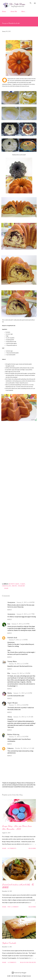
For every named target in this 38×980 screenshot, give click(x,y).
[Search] (31, 3)
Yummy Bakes (12, 661)
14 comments (12, 962)
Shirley (9, 693)
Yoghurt (21, 586)
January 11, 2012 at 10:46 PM (18, 705)
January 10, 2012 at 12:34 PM (18, 663)
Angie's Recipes (12, 703)
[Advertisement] (19, 502)
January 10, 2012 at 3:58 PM (21, 673)
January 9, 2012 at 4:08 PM (25, 602)
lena (8, 624)
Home (4, 11)
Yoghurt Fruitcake (9, 943)
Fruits (14, 586)
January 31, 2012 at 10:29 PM (18, 736)
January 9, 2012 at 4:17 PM (25, 614)
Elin (8, 673)
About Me (13, 11)
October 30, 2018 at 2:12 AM (24, 748)
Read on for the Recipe (28, 962)
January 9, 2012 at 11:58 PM (18, 640)
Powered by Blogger (20, 972)
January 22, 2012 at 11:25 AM (23, 717)
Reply (9, 610)
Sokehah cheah (12, 637)
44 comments (12, 848)
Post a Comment (13, 907)
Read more (32, 848)
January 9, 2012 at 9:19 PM (20, 624)
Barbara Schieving (13, 734)
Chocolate (6, 586)
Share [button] (6, 588)
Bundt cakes (14, 584)
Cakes (22, 584)
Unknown (10, 748)
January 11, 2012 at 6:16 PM (23, 693)
